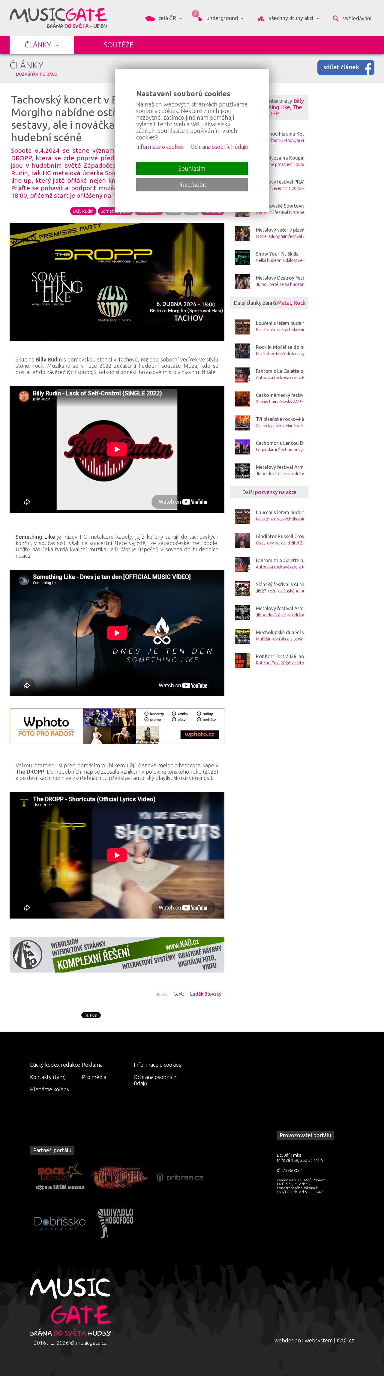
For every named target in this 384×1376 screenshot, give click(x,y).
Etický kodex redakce (55, 1065)
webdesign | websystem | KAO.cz (314, 1340)
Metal (284, 303)
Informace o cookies (157, 1065)
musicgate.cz (91, 1343)
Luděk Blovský (205, 994)
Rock (299, 303)
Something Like (271, 107)
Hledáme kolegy (50, 1089)
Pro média (94, 1077)
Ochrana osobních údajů (155, 1080)
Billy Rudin (83, 211)
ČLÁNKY (38, 45)
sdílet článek (341, 67)
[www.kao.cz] (117, 955)
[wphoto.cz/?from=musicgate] (117, 726)
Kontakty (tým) (48, 1077)
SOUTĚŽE (119, 45)
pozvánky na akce (36, 73)
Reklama (92, 1065)
